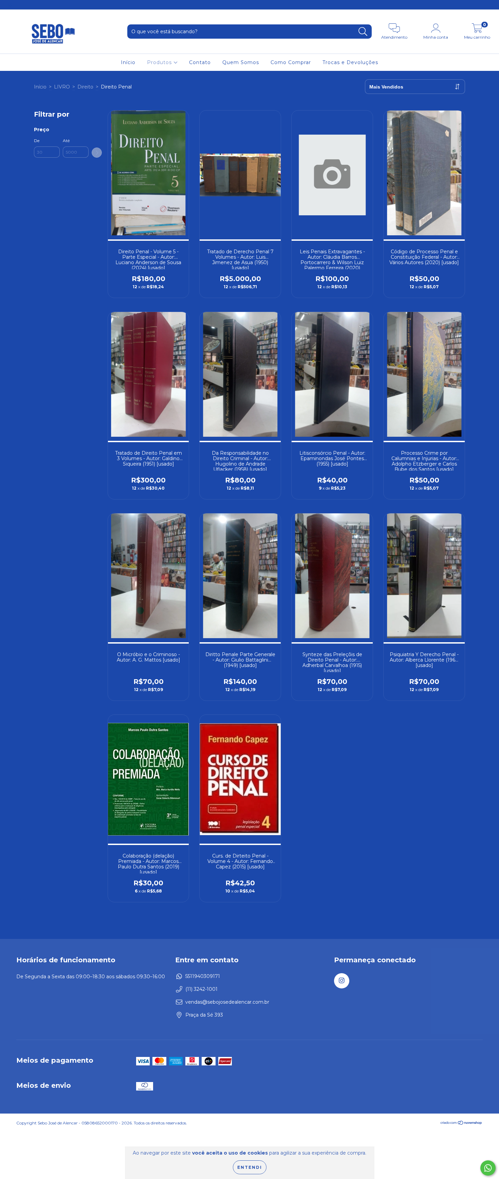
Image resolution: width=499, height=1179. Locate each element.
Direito (85, 87)
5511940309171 (202, 976)
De (36, 140)
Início (128, 62)
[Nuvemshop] (461, 1123)
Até (66, 140)
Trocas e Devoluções (350, 62)
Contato (200, 62)
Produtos (160, 62)
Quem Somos (240, 62)
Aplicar (97, 153)
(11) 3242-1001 (201, 989)
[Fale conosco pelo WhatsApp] (488, 1168)
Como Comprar (291, 62)
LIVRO (62, 87)
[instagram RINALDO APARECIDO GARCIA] (9, 5)
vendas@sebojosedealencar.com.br (227, 1002)
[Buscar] (363, 32)
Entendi (249, 1167)
